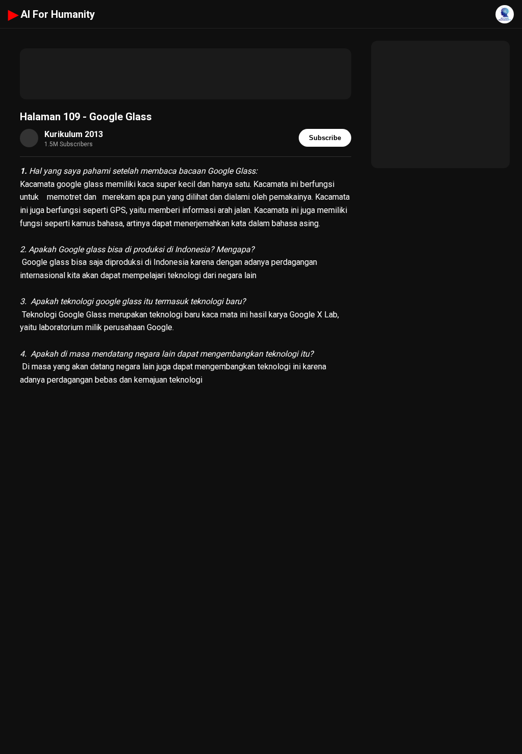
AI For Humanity (51, 14)
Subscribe (325, 138)
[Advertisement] (185, 73)
